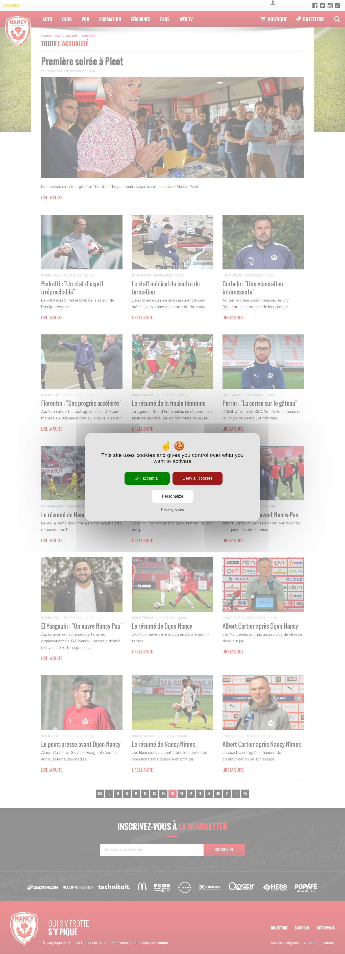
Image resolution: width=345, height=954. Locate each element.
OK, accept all (147, 478)
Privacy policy (172, 510)
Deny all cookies (197, 478)
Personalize (172, 496)
